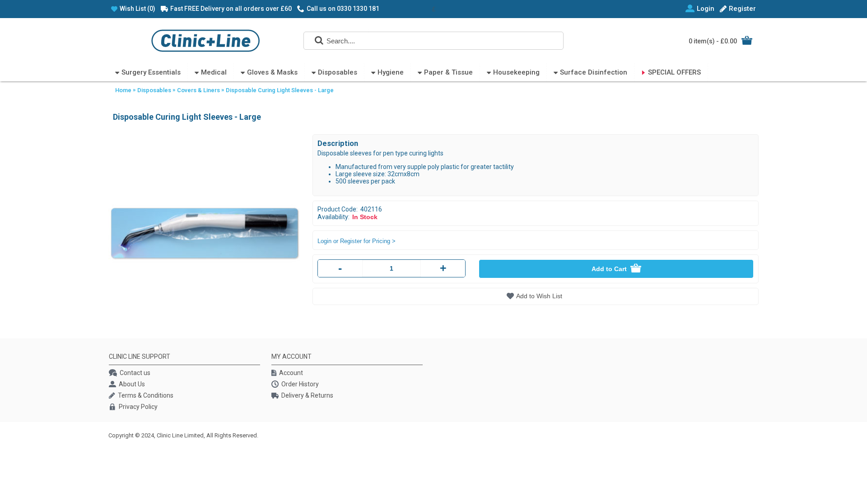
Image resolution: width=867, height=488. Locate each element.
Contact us (135, 372)
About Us (132, 384)
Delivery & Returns (307, 395)
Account (291, 372)
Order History (300, 384)
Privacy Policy (138, 406)
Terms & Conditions (145, 395)
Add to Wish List (539, 296)
